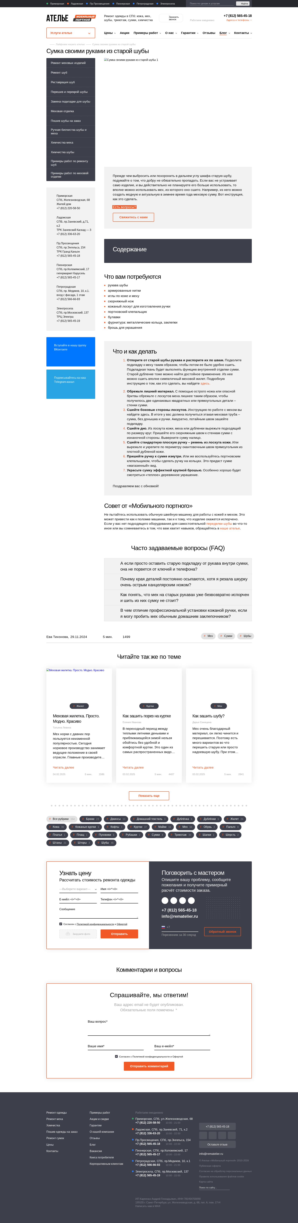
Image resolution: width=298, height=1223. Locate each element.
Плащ (82, 834)
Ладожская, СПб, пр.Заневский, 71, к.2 (161, 1129)
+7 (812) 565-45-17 (68, 277)
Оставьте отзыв (217, 1144)
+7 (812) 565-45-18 (238, 16)
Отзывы (209, 33)
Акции (124, 33)
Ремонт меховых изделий (68, 63)
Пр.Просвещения (99, 3)
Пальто (232, 826)
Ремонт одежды (56, 1112)
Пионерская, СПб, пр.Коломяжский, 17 (161, 1150)
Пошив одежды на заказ (61, 1131)
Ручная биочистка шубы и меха (69, 131)
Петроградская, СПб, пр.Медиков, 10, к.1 (162, 1161)
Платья (59, 834)
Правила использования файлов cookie (221, 1176)
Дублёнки (211, 818)
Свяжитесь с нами (133, 217)
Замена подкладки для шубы (70, 101)
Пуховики (106, 834)
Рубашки (133, 834)
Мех (210, 635)
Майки (164, 826)
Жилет (80, 705)
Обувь (209, 826)
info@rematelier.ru (180, 916)
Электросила (167, 3)
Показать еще (149, 795)
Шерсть (232, 834)
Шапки (208, 834)
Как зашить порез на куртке (147, 716)
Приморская (56, 3)
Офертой (122, 924)
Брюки (92, 818)
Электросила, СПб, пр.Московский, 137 (161, 1171)
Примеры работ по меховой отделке (69, 175)
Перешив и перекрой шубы (69, 92)
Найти (244, 3)
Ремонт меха (54, 1119)
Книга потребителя (102, 1157)
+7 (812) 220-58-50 (68, 208)
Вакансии (96, 1151)
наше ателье (230, 528)
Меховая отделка (62, 111)
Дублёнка (184, 818)
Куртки (150, 705)
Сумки (228, 635)
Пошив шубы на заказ (66, 120)
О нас (169, 33)
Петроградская (144, 3)
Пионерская (123, 3)
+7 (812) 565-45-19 (68, 320)
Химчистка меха (62, 142)
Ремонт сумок (55, 1138)
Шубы (247, 635)
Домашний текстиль (151, 818)
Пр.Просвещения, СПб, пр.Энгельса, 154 (163, 1140)
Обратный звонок (222, 931)
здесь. (205, 383)
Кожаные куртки (87, 826)
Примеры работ (146, 33)
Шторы (84, 842)
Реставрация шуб (63, 82)
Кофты (116, 826)
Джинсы (117, 818)
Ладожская (76, 3)
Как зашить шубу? (208, 716)
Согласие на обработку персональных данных (225, 1171)
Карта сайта (206, 1181)
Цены (108, 33)
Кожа (58, 826)
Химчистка (53, 1125)
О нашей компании (102, 1131)
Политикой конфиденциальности (95, 924)
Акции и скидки (99, 1119)
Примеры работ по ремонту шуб (69, 163)
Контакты (241, 33)
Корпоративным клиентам (106, 1163)
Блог (223, 33)
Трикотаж (183, 834)
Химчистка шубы (62, 152)
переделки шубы (219, 523)
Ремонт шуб (59, 72)
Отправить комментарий (149, 1066)
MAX (157, 1206)
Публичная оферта (210, 1165)
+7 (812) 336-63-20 (68, 234)
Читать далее (63, 767)
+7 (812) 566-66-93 (68, 299)
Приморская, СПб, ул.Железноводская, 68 (164, 1118)
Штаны (59, 842)
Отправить (119, 934)
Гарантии (188, 33)
